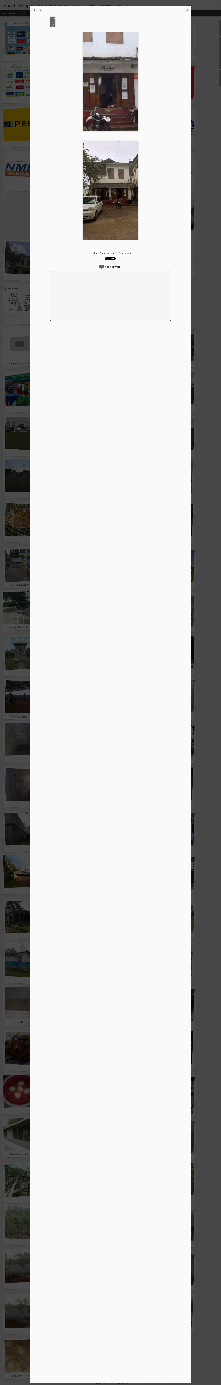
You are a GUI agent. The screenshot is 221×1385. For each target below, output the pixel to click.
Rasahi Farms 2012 (20, 1154)
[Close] (187, 10)
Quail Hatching (21, 1022)
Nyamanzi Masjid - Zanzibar (24, 717)
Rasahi (127, 253)
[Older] (40, 10)
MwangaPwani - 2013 (20, 627)
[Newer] (34, 10)
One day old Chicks (22, 1375)
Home (22, 13)
